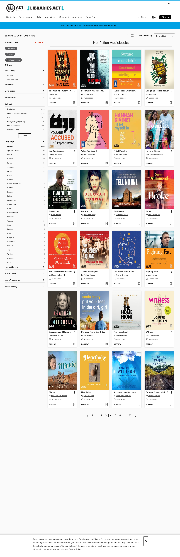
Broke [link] (148, 211)
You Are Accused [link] (56, 151)
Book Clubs (91, 17)
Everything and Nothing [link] (60, 332)
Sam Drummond (154, 215)
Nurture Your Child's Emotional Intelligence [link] (126, 91)
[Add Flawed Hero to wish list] (74, 223)
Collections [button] (25, 17)
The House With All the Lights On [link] (126, 272)
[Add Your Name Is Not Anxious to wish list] (74, 284)
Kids (39, 17)
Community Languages (70, 17)
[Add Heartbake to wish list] (106, 404)
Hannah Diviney (121, 154)
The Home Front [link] (121, 332)
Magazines (50, 17)
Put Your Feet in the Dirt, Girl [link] (93, 332)
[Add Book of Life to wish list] (106, 223)
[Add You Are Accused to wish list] (74, 163)
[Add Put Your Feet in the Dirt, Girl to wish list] (106, 344)
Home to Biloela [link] (153, 151)
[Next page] (135, 415)
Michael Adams (89, 275)
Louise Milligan (153, 335)
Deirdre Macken (154, 396)
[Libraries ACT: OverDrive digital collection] (35, 8)
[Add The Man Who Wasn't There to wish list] (74, 103)
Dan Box (54, 94)
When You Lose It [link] (89, 151)
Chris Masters (56, 215)
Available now (12, 80)
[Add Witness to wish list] (171, 344)
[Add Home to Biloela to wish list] (171, 163)
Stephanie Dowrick (58, 275)
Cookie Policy (75, 549)
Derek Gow (152, 94)
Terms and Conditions (79, 539)
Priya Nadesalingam (155, 154)
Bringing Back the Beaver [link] (157, 91)
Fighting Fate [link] (152, 272)
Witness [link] (149, 332)
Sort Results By (145, 35)
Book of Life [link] (86, 211)
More (25, 136)
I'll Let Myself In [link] (121, 151)
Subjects (10, 17)
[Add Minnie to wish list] (74, 404)
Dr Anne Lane (121, 94)
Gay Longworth (89, 154)
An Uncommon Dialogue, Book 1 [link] (126, 392)
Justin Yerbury (153, 275)
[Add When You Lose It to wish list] (106, 163)
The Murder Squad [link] (89, 272)
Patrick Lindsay (121, 335)
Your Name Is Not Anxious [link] (60, 272)
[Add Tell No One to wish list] (138, 223)
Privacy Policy (99, 539)
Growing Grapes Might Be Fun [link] (158, 392)
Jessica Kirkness (122, 275)
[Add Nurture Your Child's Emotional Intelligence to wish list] (138, 103)
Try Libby (65, 25)
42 (130, 415)
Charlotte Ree (89, 396)
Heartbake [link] (86, 392)
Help (169, 4)
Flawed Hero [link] (54, 211)
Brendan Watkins (122, 215)
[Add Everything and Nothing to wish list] (74, 344)
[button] (142, 17)
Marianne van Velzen (59, 396)
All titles (10, 76)
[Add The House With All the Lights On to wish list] (138, 284)
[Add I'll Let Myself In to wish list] (138, 163)
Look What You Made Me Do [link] (93, 91)
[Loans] (154, 17)
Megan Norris (88, 94)
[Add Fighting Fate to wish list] (171, 284)
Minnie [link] (52, 392)
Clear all (40, 42)
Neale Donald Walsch (123, 396)
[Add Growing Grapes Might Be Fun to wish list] (171, 404)
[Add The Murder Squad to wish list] (106, 284)
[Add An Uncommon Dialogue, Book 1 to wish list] (138, 404)
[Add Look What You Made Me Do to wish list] (106, 103)
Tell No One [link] (119, 211)
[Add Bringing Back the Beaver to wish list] (171, 103)
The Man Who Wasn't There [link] (61, 91)
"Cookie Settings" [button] (69, 546)
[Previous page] (87, 415)
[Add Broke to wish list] (171, 223)
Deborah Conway (90, 215)
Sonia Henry (88, 335)
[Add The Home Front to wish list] (138, 344)
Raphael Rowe (56, 154)
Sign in (165, 17)
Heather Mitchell (57, 335)
